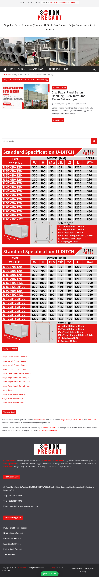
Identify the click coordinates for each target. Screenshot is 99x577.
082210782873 (15, 495)
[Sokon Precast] (5, 69)
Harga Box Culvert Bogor (12, 398)
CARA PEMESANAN (36, 69)
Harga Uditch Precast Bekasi (14, 369)
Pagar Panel (66, 419)
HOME (12, 69)
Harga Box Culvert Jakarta (13, 394)
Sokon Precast (49, 428)
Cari (94, 141)
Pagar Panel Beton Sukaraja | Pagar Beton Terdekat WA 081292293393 (63, 3)
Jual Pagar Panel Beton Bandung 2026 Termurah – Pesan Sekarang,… (70, 96)
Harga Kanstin (8, 390)
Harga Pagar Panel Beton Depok (16, 386)
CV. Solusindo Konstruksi (47, 431)
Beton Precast (39, 419)
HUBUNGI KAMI (54, 69)
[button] (24, 69)
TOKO (20, 69)
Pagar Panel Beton (59, 88)
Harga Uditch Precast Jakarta (14, 356)
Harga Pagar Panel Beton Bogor (15, 377)
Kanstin (81, 419)
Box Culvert (92, 419)
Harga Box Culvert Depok (13, 402)
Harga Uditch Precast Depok (14, 365)
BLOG (66, 69)
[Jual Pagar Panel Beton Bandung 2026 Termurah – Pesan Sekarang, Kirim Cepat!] (26, 96)
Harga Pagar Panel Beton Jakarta (16, 373)
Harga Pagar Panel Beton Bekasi (16, 381)
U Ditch (74, 419)
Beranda (7, 74)
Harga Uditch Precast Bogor (14, 361)
